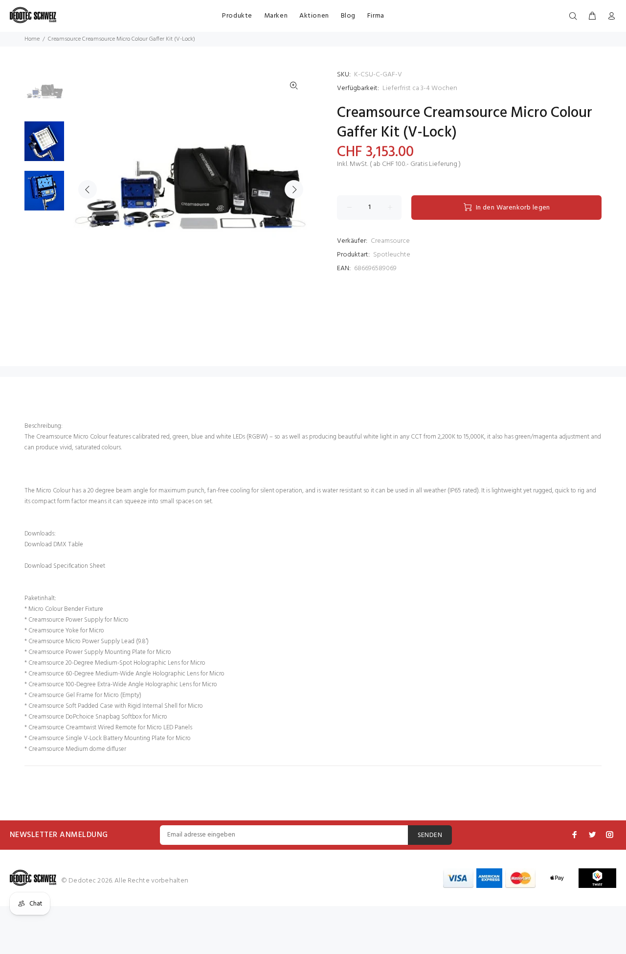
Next (294, 189)
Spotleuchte (391, 254)
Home (32, 39)
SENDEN (430, 835)
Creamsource (390, 241)
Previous (87, 189)
